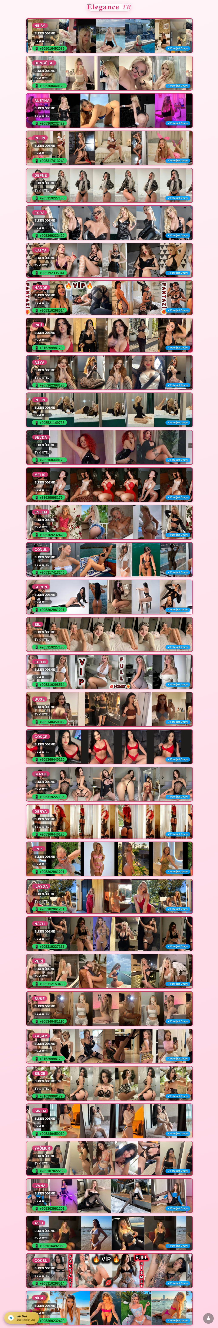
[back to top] (208, 1318)
